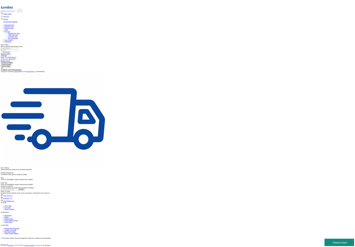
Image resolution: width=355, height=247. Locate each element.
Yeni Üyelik (7, 206)
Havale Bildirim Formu (11, 220)
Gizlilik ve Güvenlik (10, 230)
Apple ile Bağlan (5, 66)
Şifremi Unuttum (6, 54)
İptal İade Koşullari (10, 232)
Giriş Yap (3, 55)
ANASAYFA (30, 71)
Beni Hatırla (6, 52)
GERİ (15, 71)
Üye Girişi (7, 207)
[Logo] (7, 8)
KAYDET (21, 189)
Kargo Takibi (8, 222)
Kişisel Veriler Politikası (11, 233)
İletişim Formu (8, 219)
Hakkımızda (8, 215)
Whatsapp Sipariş (340, 242)
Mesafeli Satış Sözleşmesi (11, 228)
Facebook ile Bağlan (6, 62)
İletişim (6, 217)
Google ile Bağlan (6, 64)
